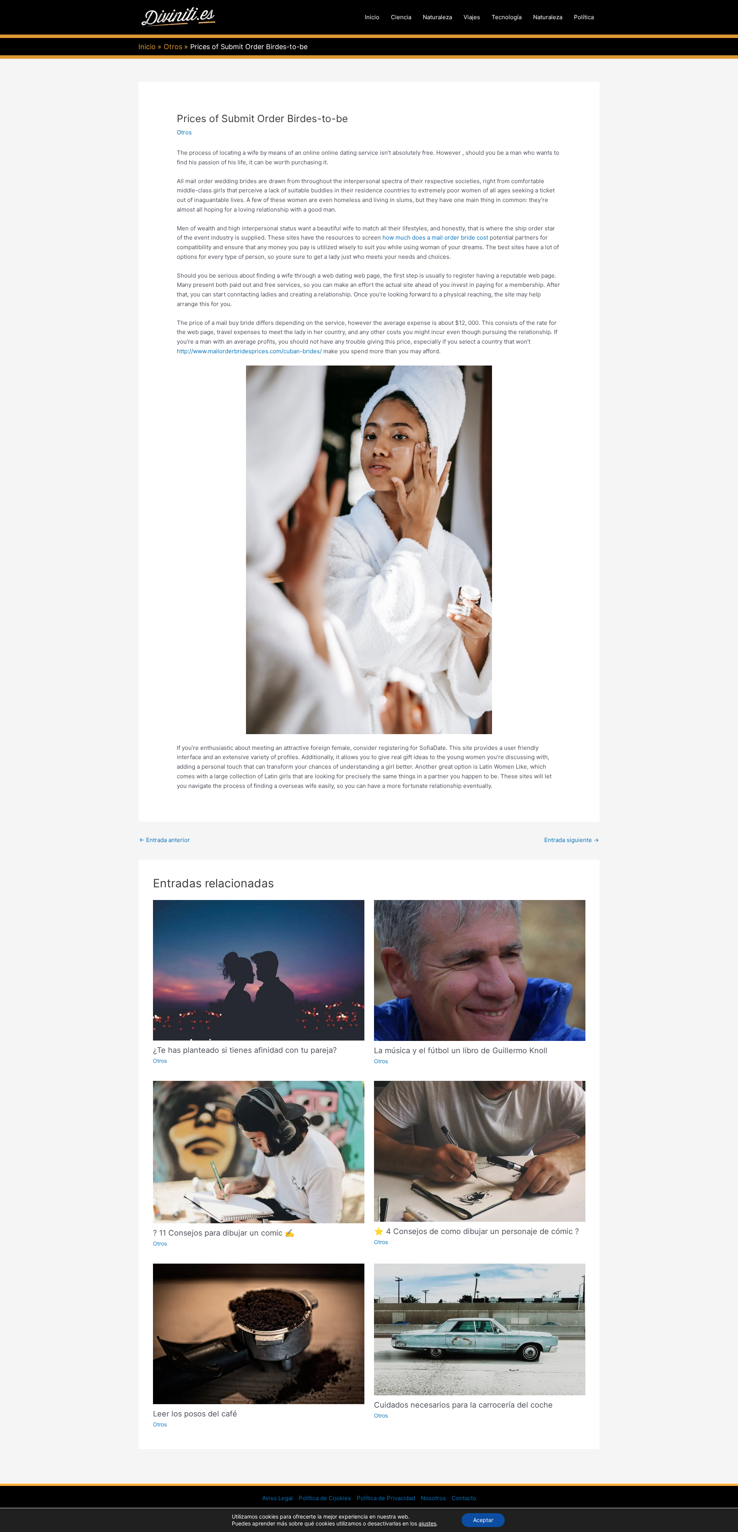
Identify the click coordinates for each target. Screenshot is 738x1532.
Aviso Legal (277, 1498)
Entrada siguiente (571, 840)
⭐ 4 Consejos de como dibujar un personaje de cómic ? (476, 1231)
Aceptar (483, 1520)
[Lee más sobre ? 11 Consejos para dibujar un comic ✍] (258, 1151)
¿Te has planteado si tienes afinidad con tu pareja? (245, 1050)
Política (584, 17)
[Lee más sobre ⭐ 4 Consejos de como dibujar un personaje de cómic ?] (479, 1151)
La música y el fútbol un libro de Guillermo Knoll (460, 1050)
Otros (184, 132)
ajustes (427, 1523)
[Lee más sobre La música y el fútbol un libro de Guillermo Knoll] (479, 969)
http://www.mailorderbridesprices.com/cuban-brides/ (249, 351)
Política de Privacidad (386, 1498)
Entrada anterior (164, 840)
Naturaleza (437, 17)
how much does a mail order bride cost (435, 237)
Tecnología (507, 17)
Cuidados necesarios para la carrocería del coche (463, 1405)
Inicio (372, 17)
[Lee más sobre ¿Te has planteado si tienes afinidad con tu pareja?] (258, 969)
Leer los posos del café (195, 1413)
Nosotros (433, 1498)
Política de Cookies (325, 1498)
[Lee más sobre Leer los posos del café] (258, 1333)
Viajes (472, 17)
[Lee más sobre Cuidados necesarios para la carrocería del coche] (479, 1329)
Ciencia (401, 17)
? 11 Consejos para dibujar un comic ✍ (223, 1233)
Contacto (464, 1498)
